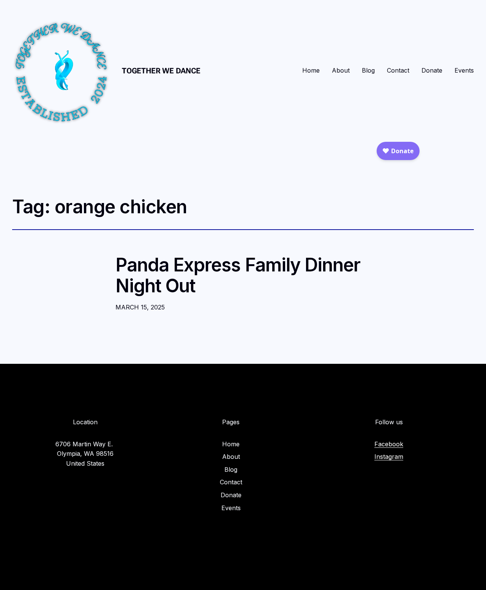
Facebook (388, 444)
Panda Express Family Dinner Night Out (237, 275)
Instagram (388, 456)
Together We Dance (161, 70)
